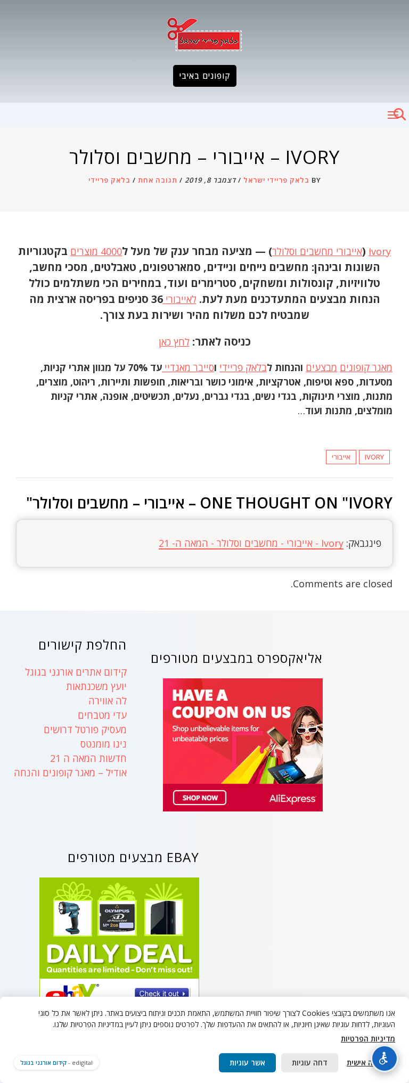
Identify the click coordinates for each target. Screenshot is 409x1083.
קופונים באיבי (204, 75)
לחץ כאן (174, 341)
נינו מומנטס (103, 743)
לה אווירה (107, 700)
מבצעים (321, 367)
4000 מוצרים (96, 251)
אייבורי (341, 457)
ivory (374, 457)
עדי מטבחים (102, 715)
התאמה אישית (369, 1062)
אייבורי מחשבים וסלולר (317, 251)
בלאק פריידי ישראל (276, 180)
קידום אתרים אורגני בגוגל (76, 672)
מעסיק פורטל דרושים (85, 729)
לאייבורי (180, 299)
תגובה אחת (157, 180)
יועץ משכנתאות (96, 686)
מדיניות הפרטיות (368, 1038)
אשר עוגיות (247, 1062)
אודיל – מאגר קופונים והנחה (70, 772)
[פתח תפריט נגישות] (384, 1058)
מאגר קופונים (366, 367)
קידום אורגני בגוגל (43, 1062)
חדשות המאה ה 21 (88, 758)
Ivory (380, 251)
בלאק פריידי (109, 180)
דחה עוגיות (310, 1062)
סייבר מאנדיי (188, 367)
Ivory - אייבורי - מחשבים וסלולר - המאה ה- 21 (251, 543)
